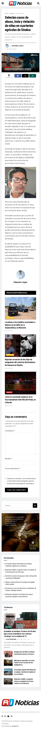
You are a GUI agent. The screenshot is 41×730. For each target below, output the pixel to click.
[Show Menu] (3, 3)
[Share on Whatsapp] (32, 75)
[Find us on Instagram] (11, 716)
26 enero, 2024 (11, 49)
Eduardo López (17, 46)
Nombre (8, 459)
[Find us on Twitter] (5, 716)
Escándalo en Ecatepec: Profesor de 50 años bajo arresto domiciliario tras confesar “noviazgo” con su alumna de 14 (20, 633)
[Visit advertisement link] (20, 532)
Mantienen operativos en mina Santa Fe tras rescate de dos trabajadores (24, 663)
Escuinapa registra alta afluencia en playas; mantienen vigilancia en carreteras (25, 672)
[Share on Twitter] (25, 75)
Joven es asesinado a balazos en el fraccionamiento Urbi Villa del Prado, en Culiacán (20, 400)
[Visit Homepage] (20, 3)
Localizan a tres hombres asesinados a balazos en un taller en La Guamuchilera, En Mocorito (20, 325)
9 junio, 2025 (9, 330)
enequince (15, 726)
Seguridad (10, 317)
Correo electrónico (12, 468)
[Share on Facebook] (17, 75)
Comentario (10, 431)
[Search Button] (38, 3)
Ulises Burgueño (11, 639)
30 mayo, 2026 (22, 639)
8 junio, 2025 (9, 368)
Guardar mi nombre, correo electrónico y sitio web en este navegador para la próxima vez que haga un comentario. (21, 481)
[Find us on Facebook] (2, 716)
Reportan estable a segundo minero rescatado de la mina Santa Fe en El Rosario (23, 681)
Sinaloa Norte (20, 13)
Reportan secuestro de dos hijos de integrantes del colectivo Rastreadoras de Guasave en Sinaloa (20, 362)
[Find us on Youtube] (8, 716)
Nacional (8, 627)
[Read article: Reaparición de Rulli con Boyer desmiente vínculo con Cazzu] (8, 654)
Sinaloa (12, 13)
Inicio (6, 13)
